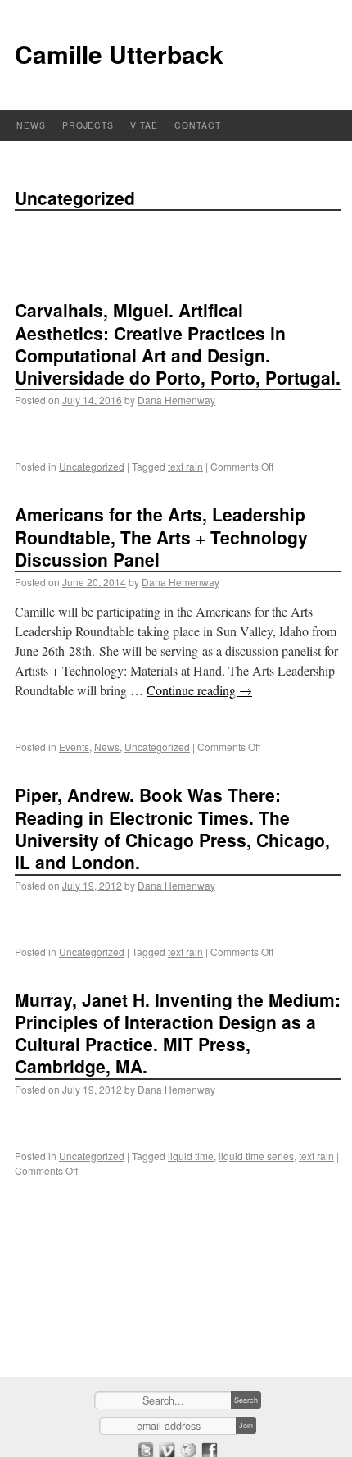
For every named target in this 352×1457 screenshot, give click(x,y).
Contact (197, 125)
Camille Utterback (119, 53)
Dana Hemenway (176, 400)
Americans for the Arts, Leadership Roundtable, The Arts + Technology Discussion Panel (161, 536)
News (31, 125)
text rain (185, 466)
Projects (88, 125)
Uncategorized (91, 466)
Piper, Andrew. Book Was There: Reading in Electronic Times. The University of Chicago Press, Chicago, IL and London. (172, 828)
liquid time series (256, 1156)
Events (74, 747)
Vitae (144, 125)
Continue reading (199, 690)
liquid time (191, 1156)
